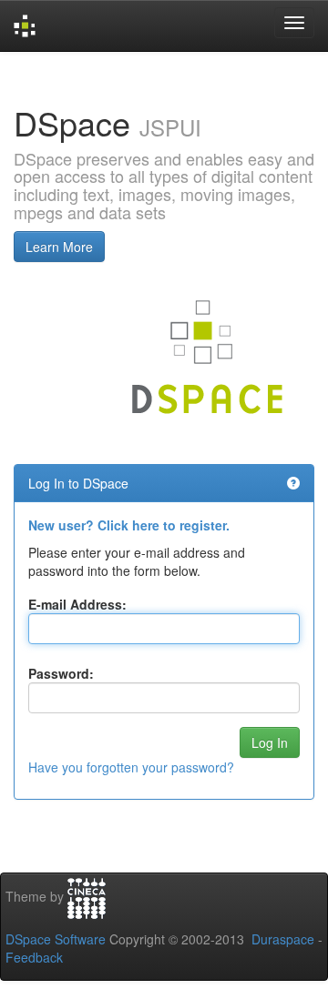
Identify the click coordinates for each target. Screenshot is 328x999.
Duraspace (282, 939)
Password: (61, 673)
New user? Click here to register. (129, 525)
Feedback (34, 957)
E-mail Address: (77, 604)
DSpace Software (55, 939)
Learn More (59, 246)
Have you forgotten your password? (131, 767)
